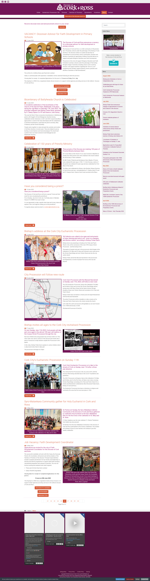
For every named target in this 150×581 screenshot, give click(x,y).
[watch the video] (81, 339)
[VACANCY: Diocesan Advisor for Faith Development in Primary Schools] (43, 53)
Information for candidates (43, 488)
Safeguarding (63, 571)
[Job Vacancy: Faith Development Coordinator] (81, 459)
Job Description (62, 90)
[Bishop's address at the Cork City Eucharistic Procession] (43, 248)
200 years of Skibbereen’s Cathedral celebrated (113, 182)
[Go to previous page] (44, 501)
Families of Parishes (75, 12)
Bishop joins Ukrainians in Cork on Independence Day (112, 80)
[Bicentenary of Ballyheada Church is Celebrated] (81, 115)
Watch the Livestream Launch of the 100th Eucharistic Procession (113, 195)
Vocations (97, 12)
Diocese (64, 12)
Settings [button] (137, 579)
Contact (110, 12)
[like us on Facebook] (2, 2)
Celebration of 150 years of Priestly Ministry (48, 143)
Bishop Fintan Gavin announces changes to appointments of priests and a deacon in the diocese (113, 106)
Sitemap (88, 571)
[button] (113, 42)
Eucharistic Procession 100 (51, 12)
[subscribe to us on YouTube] (8, 2)
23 (54, 501)
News (104, 12)
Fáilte (38, 12)
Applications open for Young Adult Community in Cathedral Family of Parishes (112, 147)
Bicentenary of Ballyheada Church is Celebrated (50, 99)
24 (58, 501)
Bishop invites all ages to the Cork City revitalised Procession (57, 324)
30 (78, 501)
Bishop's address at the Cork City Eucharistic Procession (55, 231)
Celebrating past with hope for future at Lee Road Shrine (113, 85)
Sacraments (88, 12)
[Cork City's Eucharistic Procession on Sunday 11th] (43, 377)
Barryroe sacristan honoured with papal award (113, 177)
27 (68, 501)
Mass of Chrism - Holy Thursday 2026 (113, 211)
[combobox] (114, 25)
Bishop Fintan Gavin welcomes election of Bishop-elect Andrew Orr (113, 135)
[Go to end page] (83, 501)
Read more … (29, 138)
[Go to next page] (81, 501)
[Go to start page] (42, 501)
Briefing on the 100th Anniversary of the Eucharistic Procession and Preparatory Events (113, 205)
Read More (36, 545)
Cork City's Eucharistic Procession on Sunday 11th (51, 359)
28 (71, 501)
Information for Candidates (62, 86)
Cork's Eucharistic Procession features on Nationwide (113, 96)
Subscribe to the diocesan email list (75, 16)
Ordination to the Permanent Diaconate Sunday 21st (113, 153)
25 (61, 501)
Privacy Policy (72, 571)
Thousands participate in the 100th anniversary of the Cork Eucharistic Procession (112, 159)
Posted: (29, 563)
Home (29, 510)
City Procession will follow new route (44, 274)
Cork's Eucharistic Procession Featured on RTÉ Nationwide (111, 91)
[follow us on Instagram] (5, 2)
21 (48, 501)
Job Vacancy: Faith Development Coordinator (49, 442)
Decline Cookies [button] (130, 579)
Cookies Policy (144, 579)
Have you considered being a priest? (44, 186)
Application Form (62, 93)
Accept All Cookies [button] (120, 579)
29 (74, 501)
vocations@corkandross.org (51, 207)
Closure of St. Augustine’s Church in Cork (112, 113)
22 (51, 501)
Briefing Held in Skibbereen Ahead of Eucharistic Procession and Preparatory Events (113, 189)
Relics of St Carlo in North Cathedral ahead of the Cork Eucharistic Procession (113, 171)
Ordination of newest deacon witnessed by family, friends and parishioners (112, 128)
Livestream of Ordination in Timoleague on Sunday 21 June (111, 140)
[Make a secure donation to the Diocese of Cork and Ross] (114, 62)
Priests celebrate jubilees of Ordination (111, 118)
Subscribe (62, 27)
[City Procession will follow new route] (43, 298)
